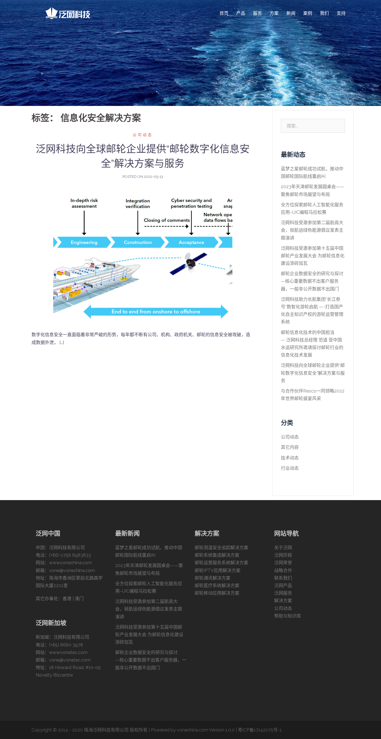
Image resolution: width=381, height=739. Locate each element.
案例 (307, 13)
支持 (341, 13)
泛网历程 (283, 555)
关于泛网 (283, 547)
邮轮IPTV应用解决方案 (217, 570)
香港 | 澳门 (73, 598)
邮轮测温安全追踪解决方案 (221, 547)
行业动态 (290, 468)
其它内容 (290, 447)
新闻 (290, 13)
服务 (257, 13)
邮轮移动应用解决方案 (217, 593)
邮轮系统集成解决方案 (217, 555)
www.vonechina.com (70, 562)
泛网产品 (283, 585)
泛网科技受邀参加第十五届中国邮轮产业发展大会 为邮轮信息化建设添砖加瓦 (312, 256)
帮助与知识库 (287, 616)
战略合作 (283, 570)
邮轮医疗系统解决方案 (217, 585)
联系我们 (283, 578)
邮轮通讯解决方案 (212, 578)
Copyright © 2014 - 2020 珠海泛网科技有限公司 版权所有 (90, 730)
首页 (224, 13)
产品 (240, 13)
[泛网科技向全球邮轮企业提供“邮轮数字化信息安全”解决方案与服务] (142, 255)
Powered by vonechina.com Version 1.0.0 (193, 730)
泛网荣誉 (283, 562)
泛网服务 (283, 593)
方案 (274, 13)
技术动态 (290, 458)
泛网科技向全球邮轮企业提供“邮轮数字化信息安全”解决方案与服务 (313, 373)
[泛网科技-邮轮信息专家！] (68, 13)
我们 (324, 13)
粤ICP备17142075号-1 (260, 730)
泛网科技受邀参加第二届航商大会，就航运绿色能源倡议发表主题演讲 (312, 230)
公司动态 (143, 135)
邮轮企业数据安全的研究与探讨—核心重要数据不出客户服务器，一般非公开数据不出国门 (312, 281)
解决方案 (283, 600)
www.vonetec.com (68, 652)
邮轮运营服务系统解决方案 (221, 562)
